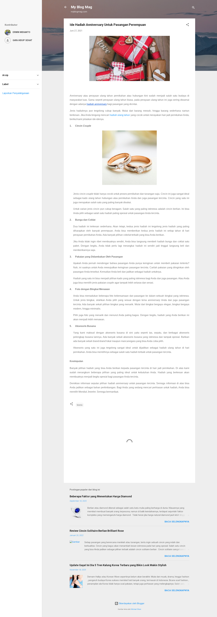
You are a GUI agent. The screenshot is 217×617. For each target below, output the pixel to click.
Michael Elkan (136, 609)
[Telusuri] (193, 8)
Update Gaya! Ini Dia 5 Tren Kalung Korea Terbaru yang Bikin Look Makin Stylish (118, 565)
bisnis (80, 405)
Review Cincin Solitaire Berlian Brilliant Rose (97, 530)
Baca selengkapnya (177, 521)
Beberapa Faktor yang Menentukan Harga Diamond (101, 496)
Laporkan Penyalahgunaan (15, 93)
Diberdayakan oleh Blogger (131, 603)
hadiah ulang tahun (120, 115)
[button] (187, 25)
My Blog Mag (81, 7)
